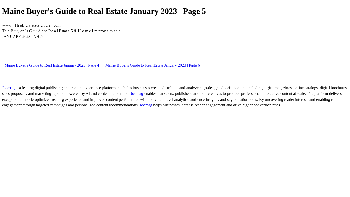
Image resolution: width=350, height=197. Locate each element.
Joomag (9, 88)
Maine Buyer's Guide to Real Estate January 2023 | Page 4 (52, 65)
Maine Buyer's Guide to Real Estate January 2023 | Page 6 (152, 65)
